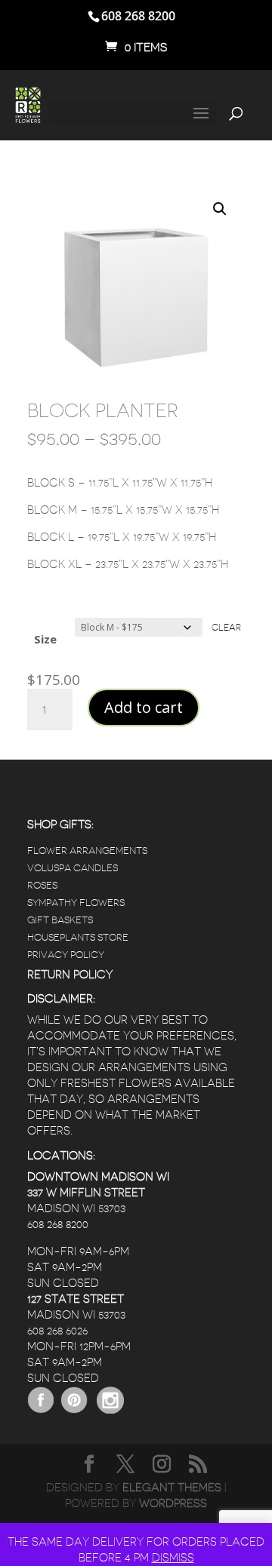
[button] (219, 209)
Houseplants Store (77, 937)
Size (45, 638)
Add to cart (143, 707)
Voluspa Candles (72, 868)
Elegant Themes (171, 1488)
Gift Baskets (60, 920)
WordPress (173, 1503)
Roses (42, 885)
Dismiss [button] (173, 1558)
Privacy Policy (65, 955)
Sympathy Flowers (76, 902)
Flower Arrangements (87, 850)
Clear (226, 627)
